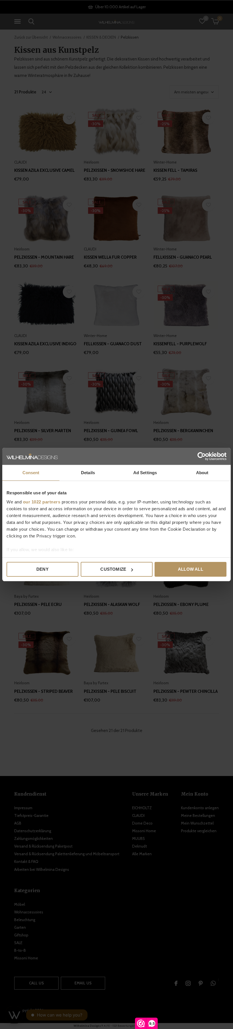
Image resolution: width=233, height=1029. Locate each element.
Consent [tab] (30, 472)
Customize (113, 569)
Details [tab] (88, 472)
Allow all (190, 569)
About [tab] (202, 472)
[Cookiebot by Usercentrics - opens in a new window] (201, 456)
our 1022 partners (42, 501)
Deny (42, 569)
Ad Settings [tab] (145, 472)
